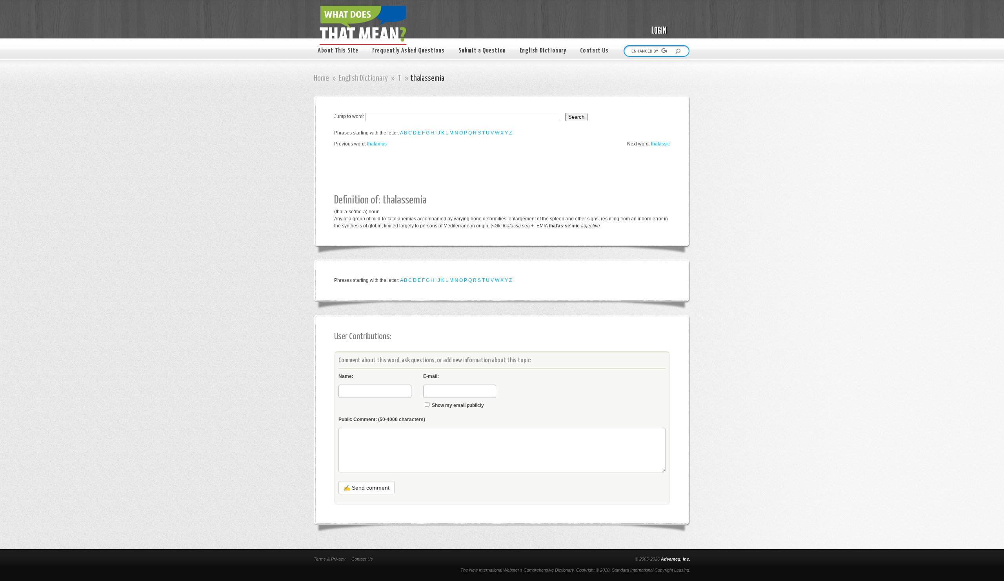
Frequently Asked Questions (408, 50)
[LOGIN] (666, 24)
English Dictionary (543, 50)
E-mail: (431, 376)
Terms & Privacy (330, 559)
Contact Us (594, 50)
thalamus (377, 144)
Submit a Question (482, 50)
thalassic (660, 144)
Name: (345, 376)
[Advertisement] (477, 171)
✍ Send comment (366, 488)
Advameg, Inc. (675, 559)
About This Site (338, 50)
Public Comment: (381, 419)
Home (321, 78)
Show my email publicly (458, 405)
